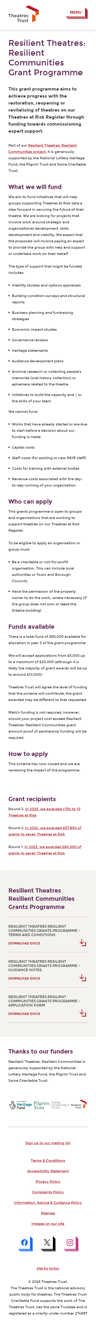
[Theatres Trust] (23, 21)
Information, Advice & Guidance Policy (48, 1203)
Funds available (31, 626)
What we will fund (35, 187)
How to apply (28, 754)
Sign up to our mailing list (47, 1143)
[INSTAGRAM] (70, 1243)
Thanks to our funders (40, 1051)
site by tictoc (48, 1268)
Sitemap (48, 1213)
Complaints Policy (48, 1192)
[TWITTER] (48, 1243)
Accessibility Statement (48, 1171)
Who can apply (30, 501)
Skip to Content (22, 3)
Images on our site (47, 1224)
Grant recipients (32, 799)
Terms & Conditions (48, 1161)
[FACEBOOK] (25, 1243)
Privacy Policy (48, 1182)
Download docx (24, 943)
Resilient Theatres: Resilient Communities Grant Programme (47, 57)
